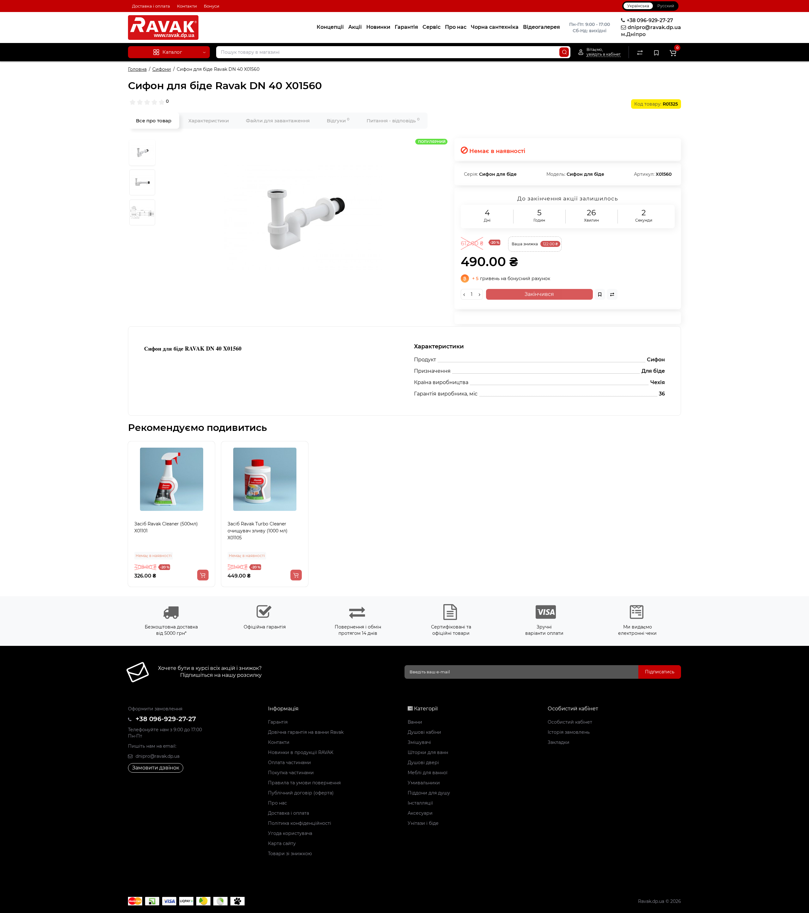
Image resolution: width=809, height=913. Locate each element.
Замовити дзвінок (155, 768)
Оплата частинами (289, 762)
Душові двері (423, 762)
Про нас (455, 27)
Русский (665, 5)
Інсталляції (420, 803)
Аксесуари (420, 813)
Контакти (187, 6)
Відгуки (338, 120)
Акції (355, 27)
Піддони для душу (429, 793)
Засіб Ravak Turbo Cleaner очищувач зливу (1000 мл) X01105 (258, 531)
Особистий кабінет (570, 722)
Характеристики (208, 121)
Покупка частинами (291, 772)
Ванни (415, 722)
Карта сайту (282, 843)
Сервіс (432, 27)
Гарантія (406, 27)
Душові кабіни (424, 732)
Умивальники (424, 783)
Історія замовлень (569, 732)
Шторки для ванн (428, 752)
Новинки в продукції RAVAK (300, 752)
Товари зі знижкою (290, 853)
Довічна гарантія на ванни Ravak (306, 732)
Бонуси (211, 6)
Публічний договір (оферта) (301, 793)
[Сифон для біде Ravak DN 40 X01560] (303, 217)
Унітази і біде (423, 823)
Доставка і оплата (151, 6)
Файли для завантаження (278, 121)
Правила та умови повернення (304, 783)
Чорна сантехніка (495, 27)
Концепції (330, 27)
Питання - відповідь (393, 120)
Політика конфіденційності (299, 823)
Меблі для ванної (427, 772)
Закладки (558, 742)
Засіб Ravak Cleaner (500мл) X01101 (166, 527)
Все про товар (153, 121)
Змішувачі (419, 742)
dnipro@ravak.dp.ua (156, 756)
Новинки (378, 27)
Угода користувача (290, 833)
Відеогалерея (541, 27)
